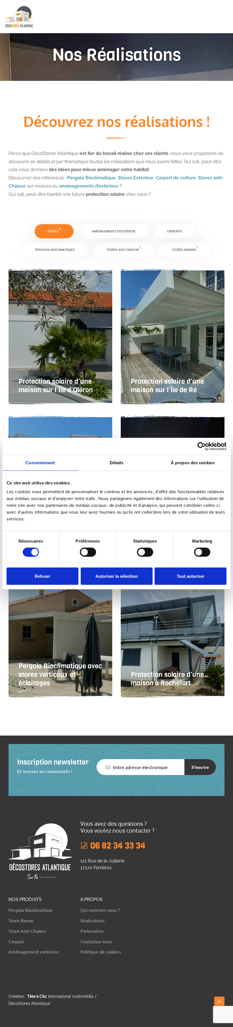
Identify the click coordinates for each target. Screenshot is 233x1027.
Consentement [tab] (40, 462)
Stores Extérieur (135, 177)
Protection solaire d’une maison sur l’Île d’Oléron (55, 385)
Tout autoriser (191, 576)
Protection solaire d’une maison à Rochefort (167, 679)
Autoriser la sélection (116, 576)
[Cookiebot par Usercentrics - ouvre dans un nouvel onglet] (201, 446)
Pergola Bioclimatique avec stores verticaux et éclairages (60, 674)
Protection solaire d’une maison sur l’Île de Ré (167, 385)
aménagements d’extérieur (88, 186)
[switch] (88, 551)
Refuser (42, 576)
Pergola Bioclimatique (91, 177)
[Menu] (226, 16)
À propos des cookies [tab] (193, 462)
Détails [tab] (117, 462)
